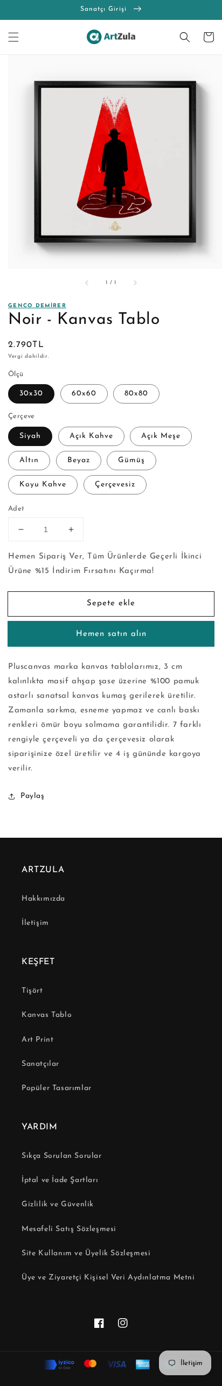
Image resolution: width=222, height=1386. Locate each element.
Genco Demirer (37, 306)
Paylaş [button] (32, 796)
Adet (16, 508)
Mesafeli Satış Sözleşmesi (69, 1229)
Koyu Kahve (42, 484)
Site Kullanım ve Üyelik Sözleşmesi (86, 1253)
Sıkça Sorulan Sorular (62, 1156)
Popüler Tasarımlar (57, 1088)
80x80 (136, 394)
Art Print (37, 1040)
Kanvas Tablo (47, 1015)
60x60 (84, 394)
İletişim (35, 923)
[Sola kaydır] (87, 283)
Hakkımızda (43, 899)
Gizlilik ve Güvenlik (58, 1204)
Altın (29, 460)
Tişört (32, 991)
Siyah (30, 436)
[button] (13, 37)
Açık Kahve (91, 436)
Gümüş (131, 460)
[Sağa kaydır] (135, 283)
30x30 (31, 394)
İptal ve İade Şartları (60, 1180)
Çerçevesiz (115, 484)
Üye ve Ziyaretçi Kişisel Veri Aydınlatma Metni (108, 1278)
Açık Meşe (161, 436)
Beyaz (78, 460)
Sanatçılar (40, 1064)
